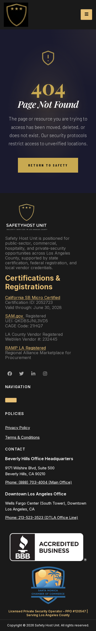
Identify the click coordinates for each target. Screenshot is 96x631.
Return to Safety (48, 165)
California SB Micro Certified (32, 297)
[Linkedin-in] (33, 373)
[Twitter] (21, 373)
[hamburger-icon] (86, 14)
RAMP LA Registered (25, 347)
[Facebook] (9, 373)
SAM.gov (14, 315)
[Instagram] (45, 373)
